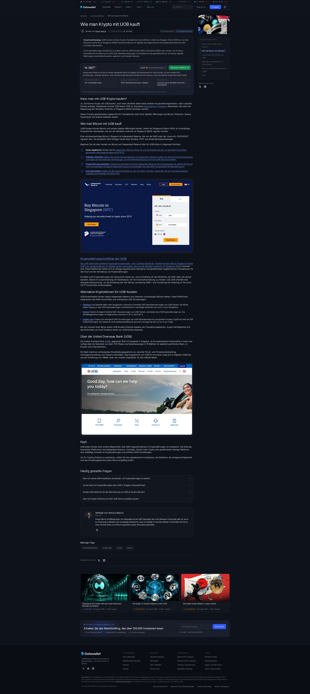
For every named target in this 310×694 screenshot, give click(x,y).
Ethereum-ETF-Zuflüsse (187, 661)
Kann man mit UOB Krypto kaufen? (212, 45)
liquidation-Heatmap (185, 669)
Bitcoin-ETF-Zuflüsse (185, 657)
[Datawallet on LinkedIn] (93, 668)
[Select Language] (226, 7)
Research (118, 7)
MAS (178, 266)
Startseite (83, 16)
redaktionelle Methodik (123, 681)
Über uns (150, 7)
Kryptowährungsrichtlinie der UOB (103, 258)
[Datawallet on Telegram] (88, 668)
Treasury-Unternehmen (186, 665)
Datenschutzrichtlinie (160, 686)
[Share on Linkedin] (104, 560)
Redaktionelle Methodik (131, 661)
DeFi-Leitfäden (155, 665)
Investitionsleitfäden (97, 16)
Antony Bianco (100, 31)
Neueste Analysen (157, 657)
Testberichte (155, 669)
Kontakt (125, 669)
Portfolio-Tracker (211, 657)
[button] (226, 7)
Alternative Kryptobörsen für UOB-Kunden (213, 63)
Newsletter (106, 7)
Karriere (126, 665)
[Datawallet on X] (83, 668)
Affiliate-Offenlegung (221, 686)
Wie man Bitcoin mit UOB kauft (213, 51)
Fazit (203, 75)
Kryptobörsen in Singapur (155, 106)
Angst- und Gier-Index (213, 665)
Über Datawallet (129, 657)
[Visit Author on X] (97, 530)
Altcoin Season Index (213, 669)
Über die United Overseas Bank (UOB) (214, 69)
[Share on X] (99, 560)
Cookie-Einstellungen (204, 686)
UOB (107, 341)
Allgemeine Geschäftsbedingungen (182, 686)
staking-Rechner (211, 661)
